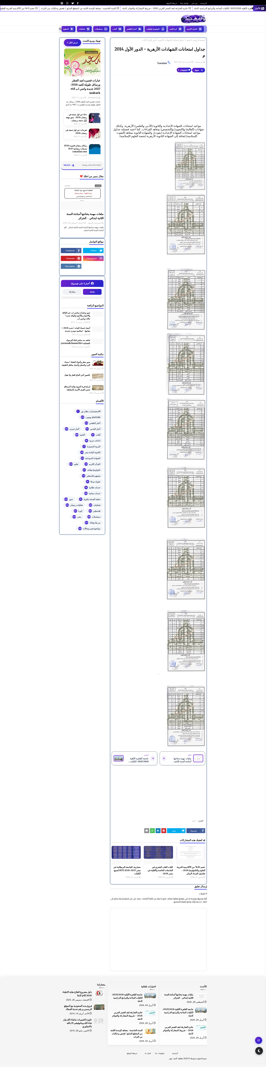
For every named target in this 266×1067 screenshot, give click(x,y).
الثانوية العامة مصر (90, 452)
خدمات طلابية (92, 487)
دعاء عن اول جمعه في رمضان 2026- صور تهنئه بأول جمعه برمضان (76, 117)
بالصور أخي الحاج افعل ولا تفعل (77, 375)
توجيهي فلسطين (91, 475)
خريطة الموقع (172, 3)
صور (68, 499)
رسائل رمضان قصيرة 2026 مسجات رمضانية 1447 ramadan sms (75, 148)
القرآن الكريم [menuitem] (192, 29)
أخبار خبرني (72, 429)
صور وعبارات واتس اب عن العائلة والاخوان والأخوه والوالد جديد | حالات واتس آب (76, 315)
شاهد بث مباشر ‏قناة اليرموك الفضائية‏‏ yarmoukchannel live (75, 342)
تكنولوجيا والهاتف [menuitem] (153, 29)
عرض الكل (73, 42)
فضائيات (94, 505)
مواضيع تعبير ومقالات (89, 528)
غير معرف (199, 62)
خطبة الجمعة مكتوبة (90, 499)
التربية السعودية (91, 446)
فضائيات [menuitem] (82, 29)
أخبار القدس (93, 429)
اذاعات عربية (93, 440)
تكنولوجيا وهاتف (91, 470)
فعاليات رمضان (74, 505)
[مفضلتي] (258, 1040)
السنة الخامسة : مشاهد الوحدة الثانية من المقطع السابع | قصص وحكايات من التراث (98, 8)
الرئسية (175, 1053)
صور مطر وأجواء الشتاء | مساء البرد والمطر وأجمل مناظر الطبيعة (76, 363)
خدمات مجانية (92, 493)
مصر (76, 516)
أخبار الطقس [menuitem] (132, 29)
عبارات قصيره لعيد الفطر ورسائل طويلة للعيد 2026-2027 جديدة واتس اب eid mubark (85, 87)
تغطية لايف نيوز (176, 1058)
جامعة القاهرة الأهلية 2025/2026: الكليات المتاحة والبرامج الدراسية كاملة (178, 1012)
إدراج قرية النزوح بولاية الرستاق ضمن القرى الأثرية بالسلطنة (77, 388)
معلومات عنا (159, 1053)
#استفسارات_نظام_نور (89, 411)
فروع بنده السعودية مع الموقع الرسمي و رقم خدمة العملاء (78, 1008)
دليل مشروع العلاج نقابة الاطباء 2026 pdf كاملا (77, 994)
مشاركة (72, 292)
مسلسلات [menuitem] (99, 29)
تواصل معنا (184, 3)
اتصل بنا (148, 1053)
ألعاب (96, 434)
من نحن (194, 3)
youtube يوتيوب (90, 417)
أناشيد (80, 434)
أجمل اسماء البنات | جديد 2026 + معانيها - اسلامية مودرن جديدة (75, 329)
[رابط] (77, 3)
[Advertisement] (158, 99)
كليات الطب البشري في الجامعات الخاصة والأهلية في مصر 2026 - (160, 870)
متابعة (92, 292)
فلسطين (94, 511)
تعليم (188, 40)
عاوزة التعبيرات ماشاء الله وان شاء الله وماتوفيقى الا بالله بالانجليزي (77, 1023)
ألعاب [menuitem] (115, 29)
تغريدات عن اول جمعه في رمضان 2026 (76, 131)
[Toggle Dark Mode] (259, 1051)
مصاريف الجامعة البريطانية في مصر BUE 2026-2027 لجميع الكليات (127, 870)
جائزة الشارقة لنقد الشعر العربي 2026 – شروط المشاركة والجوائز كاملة (175, 8)
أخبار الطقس (92, 423)
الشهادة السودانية (90, 458)
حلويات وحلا (93, 481)
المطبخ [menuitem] (66, 29)
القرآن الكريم (92, 464)
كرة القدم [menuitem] (173, 29)
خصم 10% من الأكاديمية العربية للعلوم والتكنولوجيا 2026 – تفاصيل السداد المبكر (191, 870)
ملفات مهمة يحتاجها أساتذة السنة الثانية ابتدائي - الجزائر (85, 216)
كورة (78, 511)
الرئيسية (203, 3)
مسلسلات (94, 516)
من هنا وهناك (92, 522)
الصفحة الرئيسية (199, 40)
